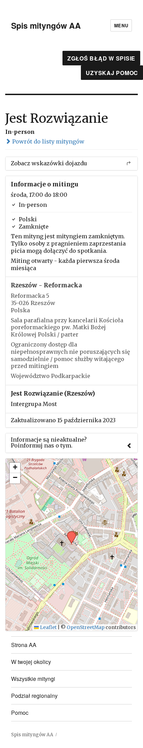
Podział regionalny (34, 696)
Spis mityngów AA (46, 25)
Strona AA (23, 645)
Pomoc (19, 713)
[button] (69, 533)
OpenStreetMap (85, 627)
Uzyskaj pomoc (112, 73)
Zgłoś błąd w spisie (101, 58)
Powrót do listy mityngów (47, 141)
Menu (121, 25)
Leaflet (48, 627)
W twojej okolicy (31, 662)
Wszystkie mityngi (33, 679)
